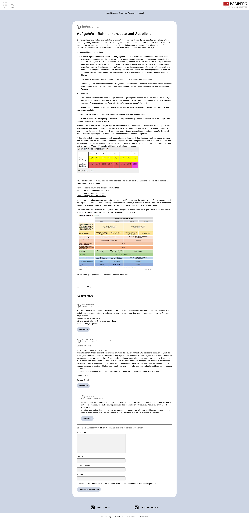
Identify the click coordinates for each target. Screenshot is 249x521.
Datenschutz (144, 517)
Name (80, 457)
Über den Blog (106, 517)
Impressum (131, 517)
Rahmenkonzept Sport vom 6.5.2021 (91, 193)
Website (80, 475)
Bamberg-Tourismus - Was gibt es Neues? (127, 13)
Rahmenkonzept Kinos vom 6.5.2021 (91, 196)
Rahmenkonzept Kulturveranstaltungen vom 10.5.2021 (98, 188)
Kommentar (82, 432)
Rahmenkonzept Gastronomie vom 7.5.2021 (94, 190)
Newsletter (119, 517)
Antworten (83, 329)
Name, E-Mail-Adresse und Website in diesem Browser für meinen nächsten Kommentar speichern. (118, 484)
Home (107, 13)
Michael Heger (86, 26)
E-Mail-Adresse (83, 466)
